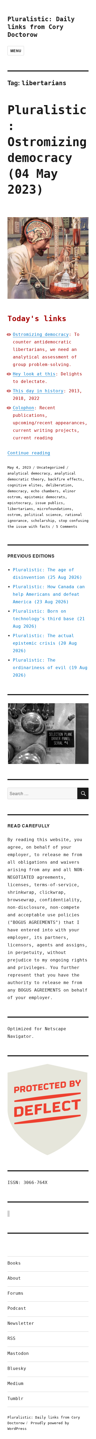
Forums (15, 1293)
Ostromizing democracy (41, 334)
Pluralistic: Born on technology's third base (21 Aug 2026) (49, 619)
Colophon (23, 407)
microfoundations (54, 509)
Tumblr (15, 1398)
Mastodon (18, 1353)
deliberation (58, 485)
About (14, 1278)
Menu (15, 50)
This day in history (38, 390)
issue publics (49, 503)
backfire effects (65, 479)
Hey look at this (34, 373)
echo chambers (45, 491)
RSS (11, 1338)
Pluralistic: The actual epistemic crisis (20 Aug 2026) (45, 643)
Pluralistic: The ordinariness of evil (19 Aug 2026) (50, 668)
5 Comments (66, 527)
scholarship (42, 521)
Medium (15, 1383)
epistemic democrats (45, 497)
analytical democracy (28, 473)
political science (43, 515)
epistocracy (19, 503)
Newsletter (20, 1323)
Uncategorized (51, 467)
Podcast (16, 1308)
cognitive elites (24, 485)
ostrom (13, 515)
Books (14, 1263)
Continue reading (28, 452)
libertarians (20, 509)
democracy (17, 491)
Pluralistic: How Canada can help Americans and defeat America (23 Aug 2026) (49, 594)
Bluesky (16, 1368)
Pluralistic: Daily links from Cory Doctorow (41, 27)
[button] (48, 734)
